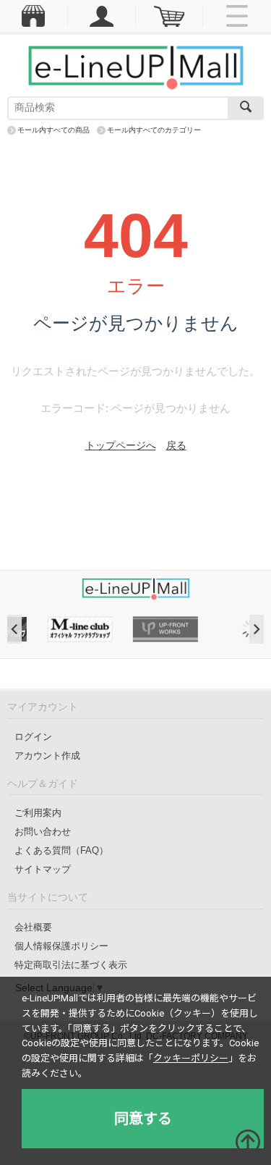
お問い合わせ (42, 831)
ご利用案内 (37, 812)
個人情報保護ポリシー (61, 946)
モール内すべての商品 (53, 130)
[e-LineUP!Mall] (135, 66)
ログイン (33, 736)
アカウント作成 (47, 755)
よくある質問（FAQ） (61, 850)
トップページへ (120, 445)
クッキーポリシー (190, 1058)
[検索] (246, 108)
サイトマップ (42, 869)
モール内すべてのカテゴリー (154, 130)
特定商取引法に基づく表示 (70, 964)
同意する (143, 1118)
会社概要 (33, 927)
